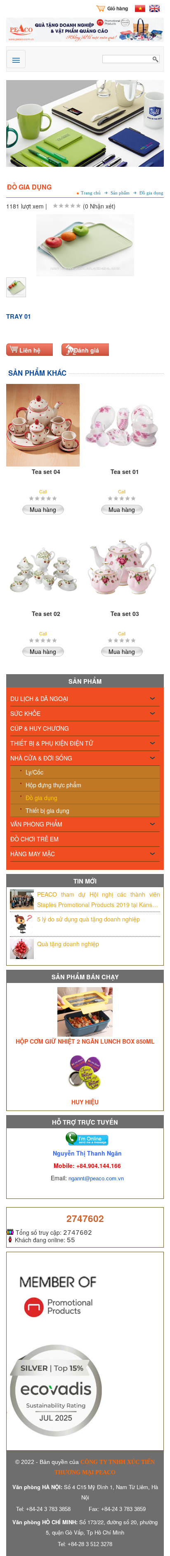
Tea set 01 (125, 471)
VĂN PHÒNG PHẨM (36, 824)
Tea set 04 (46, 471)
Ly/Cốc (34, 772)
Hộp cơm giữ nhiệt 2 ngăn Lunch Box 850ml (85, 1041)
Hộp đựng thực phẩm (53, 785)
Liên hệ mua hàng (33, 354)
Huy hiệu (85, 1102)
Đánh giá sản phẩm (88, 354)
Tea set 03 (125, 613)
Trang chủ (91, 193)
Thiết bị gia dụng (47, 810)
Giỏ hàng (117, 8)
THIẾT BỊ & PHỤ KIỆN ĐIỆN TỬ (51, 743)
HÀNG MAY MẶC (32, 854)
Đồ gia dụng (41, 797)
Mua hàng (43, 509)
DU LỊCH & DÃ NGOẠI (39, 698)
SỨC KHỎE (25, 713)
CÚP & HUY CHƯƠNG (39, 728)
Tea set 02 (46, 613)
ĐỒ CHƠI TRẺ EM (34, 839)
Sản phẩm (120, 193)
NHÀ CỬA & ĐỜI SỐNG (41, 758)
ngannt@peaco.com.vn (96, 1178)
